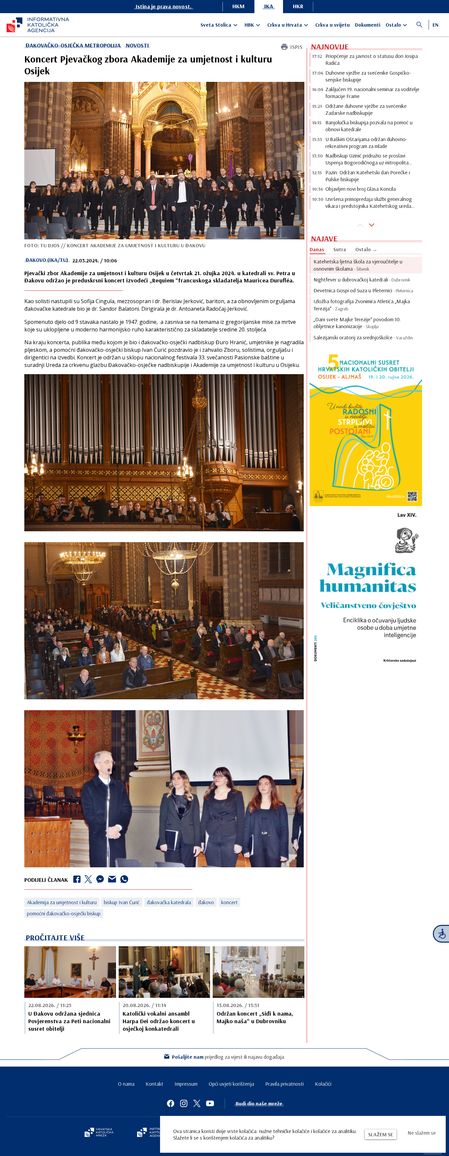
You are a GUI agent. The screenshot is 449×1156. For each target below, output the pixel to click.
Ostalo (393, 24)
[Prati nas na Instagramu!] (184, 1103)
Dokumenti (367, 24)
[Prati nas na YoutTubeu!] (210, 1103)
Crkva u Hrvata (284, 24)
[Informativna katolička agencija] (156, 1133)
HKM (238, 6)
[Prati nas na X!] (197, 1103)
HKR (298, 6)
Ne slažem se (422, 1132)
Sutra (339, 249)
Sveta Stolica (216, 24)
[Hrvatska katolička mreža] (98, 1133)
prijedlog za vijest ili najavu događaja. (228, 1056)
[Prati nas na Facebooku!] (171, 1103)
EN (435, 24)
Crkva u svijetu (332, 24)
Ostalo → (366, 249)
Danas (317, 249)
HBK (249, 24)
